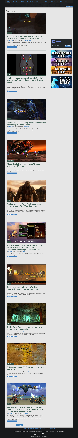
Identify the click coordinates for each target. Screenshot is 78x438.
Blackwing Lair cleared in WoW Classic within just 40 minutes (23, 165)
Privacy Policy (46, 428)
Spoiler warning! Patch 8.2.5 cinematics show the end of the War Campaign (24, 205)
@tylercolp (24, 251)
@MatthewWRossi (28, 40)
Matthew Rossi (10, 40)
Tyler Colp (10, 251)
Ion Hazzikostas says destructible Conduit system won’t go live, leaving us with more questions (25, 80)
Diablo (22, 1)
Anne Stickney (10, 371)
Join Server (67, 45)
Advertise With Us (52, 428)
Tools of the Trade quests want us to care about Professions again (24, 328)
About (66, 1)
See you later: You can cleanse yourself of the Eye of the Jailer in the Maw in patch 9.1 (26, 37)
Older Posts (20, 425)
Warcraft (15, 1)
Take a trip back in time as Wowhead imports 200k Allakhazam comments (23, 288)
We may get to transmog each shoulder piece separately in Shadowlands (26, 123)
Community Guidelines (39, 428)
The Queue (53, 1)
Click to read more (11, 91)
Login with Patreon (69, 6)
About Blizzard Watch (25, 428)
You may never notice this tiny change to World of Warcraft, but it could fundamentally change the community (24, 247)
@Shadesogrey (27, 371)
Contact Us (32, 428)
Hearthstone (30, 1)
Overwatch (39, 1)
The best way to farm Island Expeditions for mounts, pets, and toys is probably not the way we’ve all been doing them (26, 409)
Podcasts (46, 1)
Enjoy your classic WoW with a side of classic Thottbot (26, 368)
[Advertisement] (61, 16)
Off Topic (60, 1)
